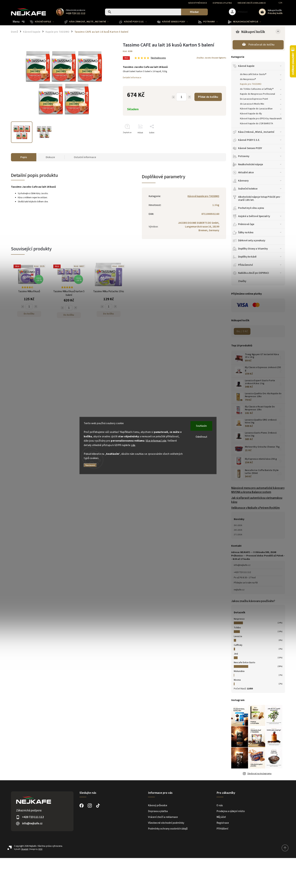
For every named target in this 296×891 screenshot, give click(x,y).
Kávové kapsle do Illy (251, 113)
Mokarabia (239, 671)
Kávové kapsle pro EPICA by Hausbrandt (261, 118)
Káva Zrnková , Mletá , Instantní (256, 132)
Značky (242, 281)
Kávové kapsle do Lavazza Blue (256, 108)
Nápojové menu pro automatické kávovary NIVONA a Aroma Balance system (258, 490)
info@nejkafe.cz (242, 565)
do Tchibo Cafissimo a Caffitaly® (257, 89)
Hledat (194, 11)
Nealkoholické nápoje (250, 164)
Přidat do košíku (208, 96)
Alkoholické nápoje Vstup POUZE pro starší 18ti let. (259, 198)
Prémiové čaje (246, 224)
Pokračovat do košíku (261, 44)
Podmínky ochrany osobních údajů (168, 829)
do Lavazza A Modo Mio (252, 104)
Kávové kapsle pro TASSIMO (203, 196)
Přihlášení (222, 829)
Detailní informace (132, 77)
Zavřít (215, 138)
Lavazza (238, 636)
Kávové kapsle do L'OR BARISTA (256, 123)
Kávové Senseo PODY (250, 148)
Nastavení (90, 465)
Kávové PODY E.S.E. (249, 140)
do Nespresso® (248, 79)
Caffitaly (238, 645)
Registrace (223, 823)
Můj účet (221, 817)
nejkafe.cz (239, 589)
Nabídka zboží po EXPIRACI (253, 273)
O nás (220, 805)
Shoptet (24, 849)
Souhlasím (201, 426)
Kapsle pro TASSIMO (250, 84)
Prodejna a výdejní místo (231, 811)
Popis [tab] (23, 157)
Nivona (237, 680)
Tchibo (237, 627)
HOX (40, 849)
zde (133, 445)
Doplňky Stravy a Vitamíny (253, 249)
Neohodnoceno (158, 58)
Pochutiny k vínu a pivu (251, 208)
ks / (242, 331)
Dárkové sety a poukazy (251, 240)
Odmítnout (201, 437)
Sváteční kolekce (248, 189)
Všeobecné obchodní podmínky (166, 823)
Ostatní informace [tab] (85, 157)
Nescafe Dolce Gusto (244, 662)
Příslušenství (245, 265)
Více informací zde (156, 441)
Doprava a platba (222, 3)
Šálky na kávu (245, 232)
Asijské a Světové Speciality (254, 216)
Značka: (211, 57)
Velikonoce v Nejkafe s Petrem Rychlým (255, 508)
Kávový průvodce (197, 3)
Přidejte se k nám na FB (246, 582)
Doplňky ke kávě (247, 257)
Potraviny (243, 156)
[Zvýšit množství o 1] (189, 97)
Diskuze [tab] (50, 157)
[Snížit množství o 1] (173, 97)
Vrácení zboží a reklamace (252, 3)
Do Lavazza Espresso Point (254, 99)
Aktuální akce (246, 172)
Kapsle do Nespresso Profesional (257, 94)
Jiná (236, 654)
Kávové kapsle (246, 66)
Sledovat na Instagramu (259, 773)
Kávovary (243, 181)
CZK (280, 2)
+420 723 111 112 (242, 572)
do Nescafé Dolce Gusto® (253, 74)
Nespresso (239, 619)
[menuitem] (44, 21)
